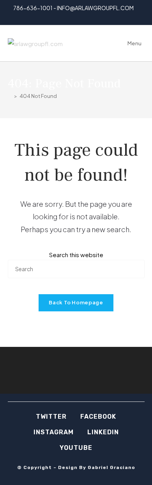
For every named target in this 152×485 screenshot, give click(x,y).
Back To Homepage (76, 302)
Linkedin (103, 432)
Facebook (98, 416)
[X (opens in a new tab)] (55, 16)
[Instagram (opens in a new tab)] (72, 16)
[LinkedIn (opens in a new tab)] (81, 16)
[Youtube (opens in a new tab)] (90, 16)
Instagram (54, 432)
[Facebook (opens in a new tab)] (63, 16)
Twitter (51, 416)
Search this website (76, 254)
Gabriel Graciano (111, 467)
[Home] (10, 96)
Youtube (76, 447)
